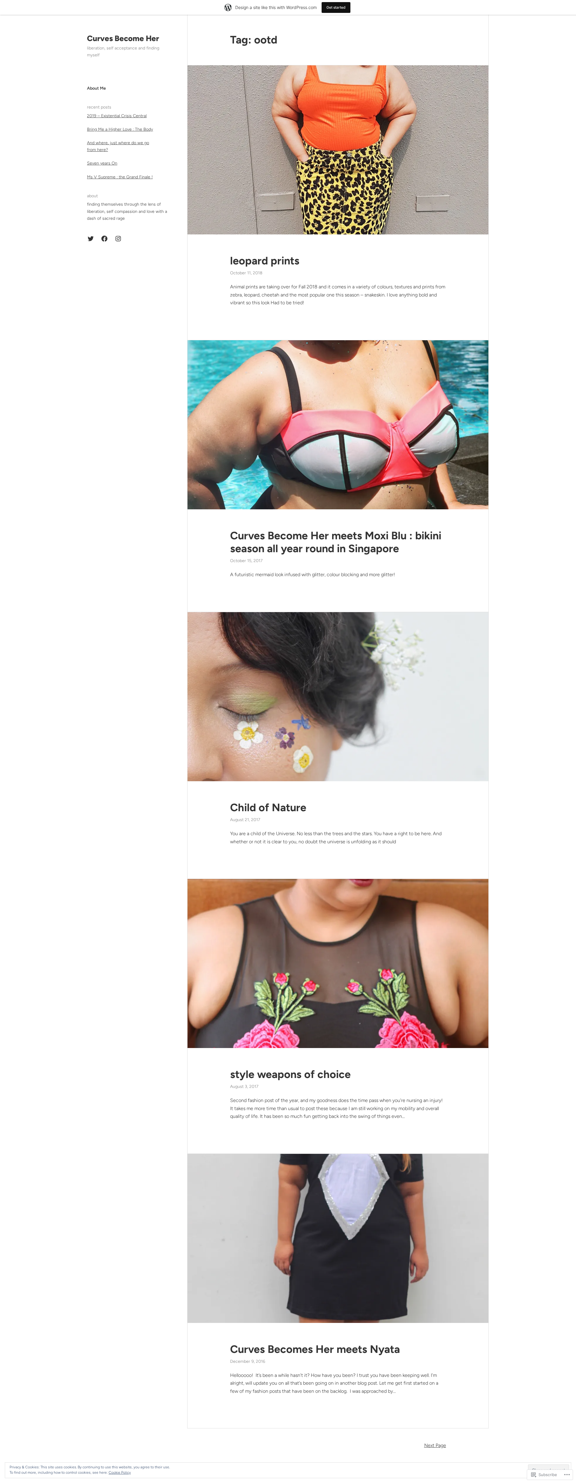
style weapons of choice (290, 1074)
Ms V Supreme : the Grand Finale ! (120, 177)
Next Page (435, 1445)
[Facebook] (104, 238)
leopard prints (264, 260)
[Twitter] (90, 238)
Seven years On (102, 163)
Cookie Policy (120, 1472)
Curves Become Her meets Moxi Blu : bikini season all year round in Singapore (335, 542)
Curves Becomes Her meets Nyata (316, 1349)
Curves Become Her (123, 38)
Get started (336, 7)
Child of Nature (268, 807)
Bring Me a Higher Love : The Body (120, 129)
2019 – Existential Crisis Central (117, 115)
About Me (96, 88)
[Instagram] (118, 238)
